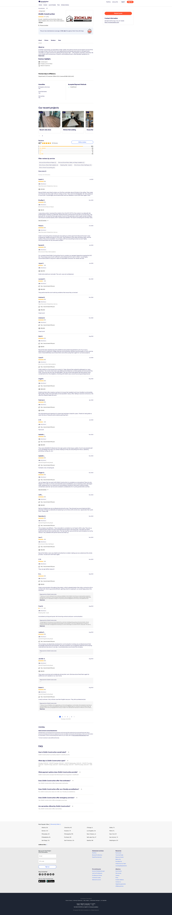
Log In (123, 2)
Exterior (45, 5)
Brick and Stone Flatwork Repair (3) (47, 162)
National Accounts (96, 879)
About (40, 40)
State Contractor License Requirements (47, 730)
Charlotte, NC (68, 827)
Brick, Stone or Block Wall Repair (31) (83, 165)
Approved (42, 11)
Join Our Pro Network (97, 873)
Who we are (118, 873)
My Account (118, 852)
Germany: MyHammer (77, 900)
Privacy (78, 904)
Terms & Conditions (94, 906)
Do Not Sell (87, 904)
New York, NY (113, 834)
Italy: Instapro (86, 900)
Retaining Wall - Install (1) (66, 165)
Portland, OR (67, 837)
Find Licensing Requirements (79, 735)
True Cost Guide (119, 855)
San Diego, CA (45, 840)
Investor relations (120, 879)
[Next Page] (74, 717)
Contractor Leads (96, 877)
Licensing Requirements (121, 865)
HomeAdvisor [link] (41, 8)
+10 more (40, 22)
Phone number (44, 25)
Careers (117, 875)
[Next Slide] (42, 136)
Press (117, 877)
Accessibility (92, 904)
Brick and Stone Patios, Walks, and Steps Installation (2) (71, 162)
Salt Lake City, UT (91, 837)
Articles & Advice (65, 5)
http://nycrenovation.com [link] (112, 22)
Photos (46, 40)
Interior (40, 5)
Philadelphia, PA (46, 837)
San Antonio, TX (113, 837)
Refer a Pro (118, 859)
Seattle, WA (90, 840)
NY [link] (47, 8)
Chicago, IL (90, 827)
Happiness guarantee (121, 884)
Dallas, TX (112, 827)
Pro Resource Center (97, 875)
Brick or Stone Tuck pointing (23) (47, 167)
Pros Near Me (119, 861)
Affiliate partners (119, 886)
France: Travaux (69, 900)
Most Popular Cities (43, 824)
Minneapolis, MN (68, 834)
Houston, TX (67, 830)
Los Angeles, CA (91, 830)
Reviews (53, 40)
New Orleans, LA (91, 834)
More (58, 5)
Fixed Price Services (97, 857)
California (82, 904)
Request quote (118, 13)
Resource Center (120, 857)
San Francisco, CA (69, 840)
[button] (49, 122)
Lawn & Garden (52, 5)
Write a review (82, 142)
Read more (41, 55)
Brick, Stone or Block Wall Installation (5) (48, 165)
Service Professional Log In (98, 871)
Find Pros (94, 852)
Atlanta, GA (45, 827)
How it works (119, 871)
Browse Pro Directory (97, 855)
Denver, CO (45, 830)
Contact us (118, 881)
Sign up (47, 867)
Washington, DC (113, 840)
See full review (42, 220)
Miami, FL (111, 830)
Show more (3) (42, 171)
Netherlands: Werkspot (95, 900)
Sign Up (130, 2)
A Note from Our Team (121, 863)
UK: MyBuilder (103, 900)
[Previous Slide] (39, 136)
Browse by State (55, 824)
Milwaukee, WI (45, 834)
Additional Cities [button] (42, 844)
